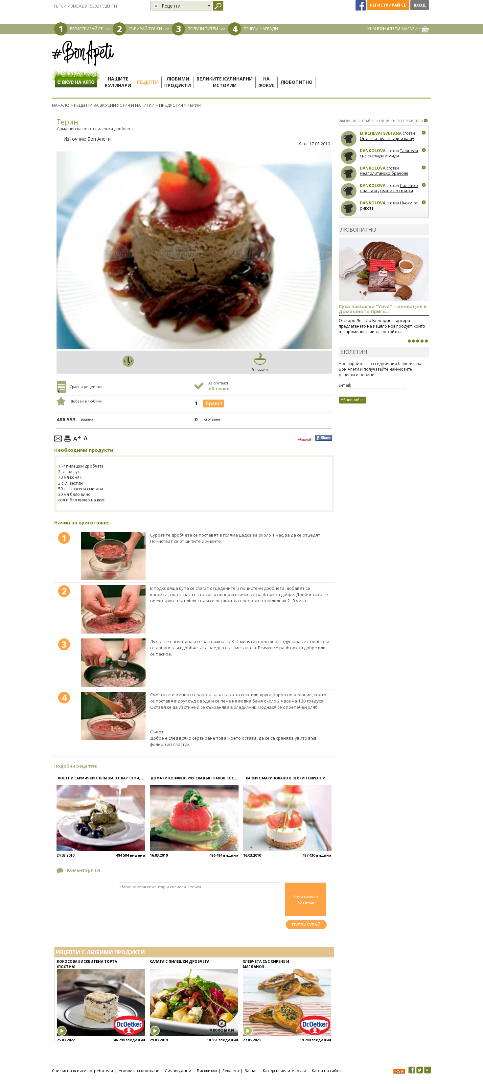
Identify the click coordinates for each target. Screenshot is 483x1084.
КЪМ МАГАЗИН (394, 29)
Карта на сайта (326, 1070)
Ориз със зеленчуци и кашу (387, 138)
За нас (250, 1070)
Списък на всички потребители (82, 1070)
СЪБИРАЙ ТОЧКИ (145, 29)
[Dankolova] (349, 156)
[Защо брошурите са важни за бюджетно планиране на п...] (426, 341)
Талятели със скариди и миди (389, 153)
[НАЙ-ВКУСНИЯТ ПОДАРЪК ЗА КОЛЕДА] (417, 341)
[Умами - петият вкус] (422, 341)
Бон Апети (99, 139)
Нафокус (266, 82)
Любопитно (296, 82)
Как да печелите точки (284, 1070)
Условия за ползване (139, 1070)
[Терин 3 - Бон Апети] (113, 662)
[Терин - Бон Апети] (113, 556)
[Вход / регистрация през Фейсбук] (361, 5)
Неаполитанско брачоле (384, 173)
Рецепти (148, 82)
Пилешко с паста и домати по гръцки (389, 188)
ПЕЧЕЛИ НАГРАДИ (261, 29)
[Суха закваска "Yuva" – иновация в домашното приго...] (409, 341)
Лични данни (178, 1070)
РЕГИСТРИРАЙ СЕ (86, 29)
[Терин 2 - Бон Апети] (113, 609)
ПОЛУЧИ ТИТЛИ (203, 29)
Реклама (230, 1070)
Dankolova (372, 150)
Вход (420, 5)
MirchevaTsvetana (381, 133)
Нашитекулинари (118, 82)
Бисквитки (207, 1070)
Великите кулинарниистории (224, 82)
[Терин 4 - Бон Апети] (113, 716)
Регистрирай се (388, 5)
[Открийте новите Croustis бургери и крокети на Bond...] (413, 341)
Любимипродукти (177, 82)
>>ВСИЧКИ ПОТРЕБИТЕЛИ (399, 120)
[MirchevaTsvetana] (349, 139)
